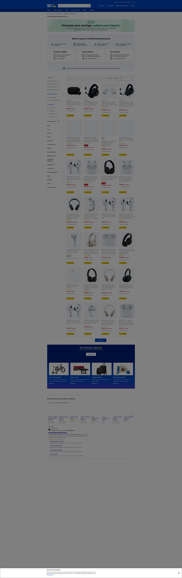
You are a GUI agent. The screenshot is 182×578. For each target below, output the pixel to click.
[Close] (178, 573)
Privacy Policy (50, 574)
